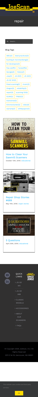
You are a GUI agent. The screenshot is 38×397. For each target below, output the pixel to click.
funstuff (22, 68)
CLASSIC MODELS (19, 301)
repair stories (24, 204)
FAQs (19, 325)
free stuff (11, 68)
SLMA (9, 96)
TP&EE (19, 96)
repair (9, 92)
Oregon (10, 88)
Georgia (10, 72)
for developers (13, 64)
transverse (11, 101)
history (20, 72)
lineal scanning (13, 84)
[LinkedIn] (7, 281)
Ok (19, 393)
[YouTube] (7, 275)
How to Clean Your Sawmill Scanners (19, 131)
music (26, 84)
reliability (21, 88)
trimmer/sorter (13, 105)
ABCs (9, 56)
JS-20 (18, 76)
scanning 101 (22, 92)
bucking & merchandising (17, 60)
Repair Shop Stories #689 (19, 180)
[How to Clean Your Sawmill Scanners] (19, 134)
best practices (22, 56)
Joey (9, 76)
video (26, 105)
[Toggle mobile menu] (34, 12)
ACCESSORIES (19, 308)
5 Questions (19, 223)
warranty (10, 109)
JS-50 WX (11, 80)
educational (26, 161)
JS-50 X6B (19, 292)
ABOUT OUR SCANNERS (19, 317)
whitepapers (24, 109)
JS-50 (27, 76)
